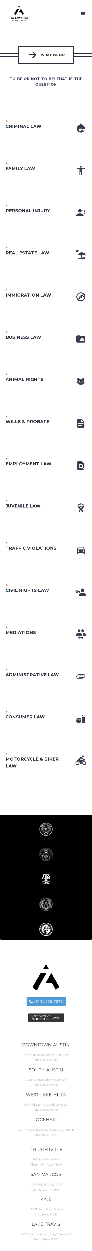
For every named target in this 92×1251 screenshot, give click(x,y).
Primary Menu (83, 13)
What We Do (46, 55)
